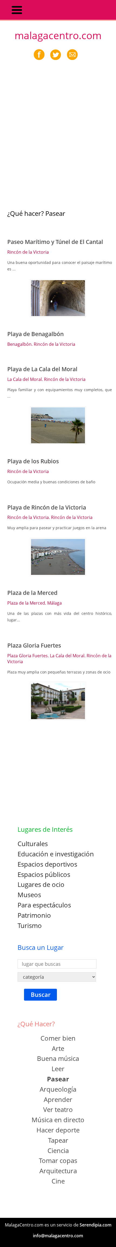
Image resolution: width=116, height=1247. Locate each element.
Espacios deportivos (47, 864)
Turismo (30, 925)
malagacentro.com (58, 35)
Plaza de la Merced (32, 592)
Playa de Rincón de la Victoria (46, 507)
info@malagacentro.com (58, 1236)
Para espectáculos (44, 904)
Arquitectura (58, 1170)
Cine (58, 1180)
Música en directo (58, 1119)
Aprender (58, 1099)
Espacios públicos (44, 874)
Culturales (33, 843)
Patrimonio (34, 915)
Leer (58, 1068)
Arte (58, 1048)
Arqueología (58, 1089)
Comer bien (58, 1038)
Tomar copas (58, 1160)
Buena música (58, 1058)
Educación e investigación (56, 853)
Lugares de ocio (41, 884)
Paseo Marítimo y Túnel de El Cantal (55, 242)
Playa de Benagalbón (35, 334)
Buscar (40, 994)
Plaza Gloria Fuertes (34, 645)
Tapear (58, 1140)
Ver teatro (58, 1109)
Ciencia (58, 1150)
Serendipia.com (95, 1225)
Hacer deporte (58, 1129)
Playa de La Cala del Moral (42, 369)
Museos (29, 894)
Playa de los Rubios (33, 461)
